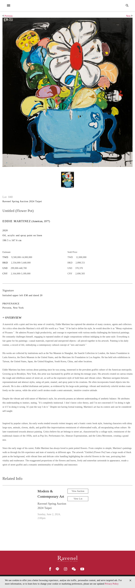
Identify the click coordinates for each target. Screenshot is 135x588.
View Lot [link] (78, 498)
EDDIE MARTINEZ (16, 221)
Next (128, 16)
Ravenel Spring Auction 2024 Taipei (22, 201)
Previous (8, 16)
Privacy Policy (112, 584)
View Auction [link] (78, 491)
